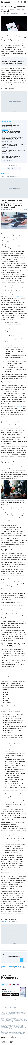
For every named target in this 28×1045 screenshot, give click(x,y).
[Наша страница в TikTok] (14, 984)
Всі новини (10, 966)
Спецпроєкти (5, 1004)
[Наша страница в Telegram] (3, 984)
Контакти (15, 1007)
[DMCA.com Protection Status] (3, 1038)
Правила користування (16, 1004)
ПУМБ (9, 681)
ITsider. (12, 88)
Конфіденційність (6, 1007)
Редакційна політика (20, 999)
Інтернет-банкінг (15, 921)
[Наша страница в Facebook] (6, 984)
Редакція (9, 999)
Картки (7, 921)
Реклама (19, 1002)
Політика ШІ (4, 1002)
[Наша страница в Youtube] (10, 984)
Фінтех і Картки (15, 209)
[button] (21, 960)
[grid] (14, 574)
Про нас (3, 999)
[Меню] (25, 2)
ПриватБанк (19, 296)
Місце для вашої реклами (14, 101)
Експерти (12, 1002)
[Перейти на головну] (5, 2)
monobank (20, 406)
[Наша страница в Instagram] (18, 984)
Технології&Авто (15, 13)
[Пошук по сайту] (21, 2)
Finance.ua (3, 173)
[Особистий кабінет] (18, 2)
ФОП (2, 921)
